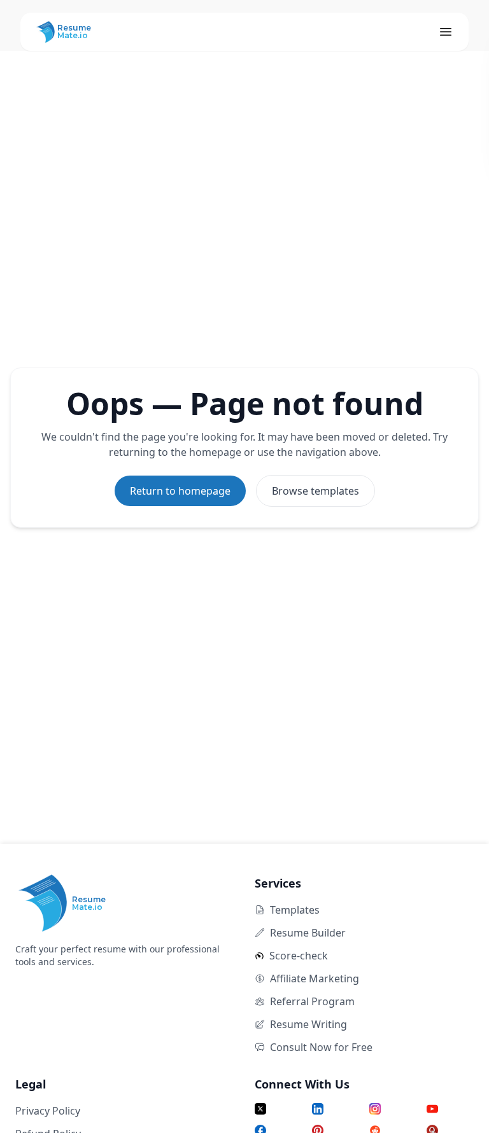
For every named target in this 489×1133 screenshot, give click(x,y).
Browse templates (315, 491)
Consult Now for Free (321, 1047)
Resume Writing (308, 1024)
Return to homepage (180, 491)
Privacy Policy (47, 1111)
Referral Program (312, 1001)
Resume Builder (308, 933)
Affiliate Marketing (314, 978)
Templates (295, 910)
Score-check (298, 956)
